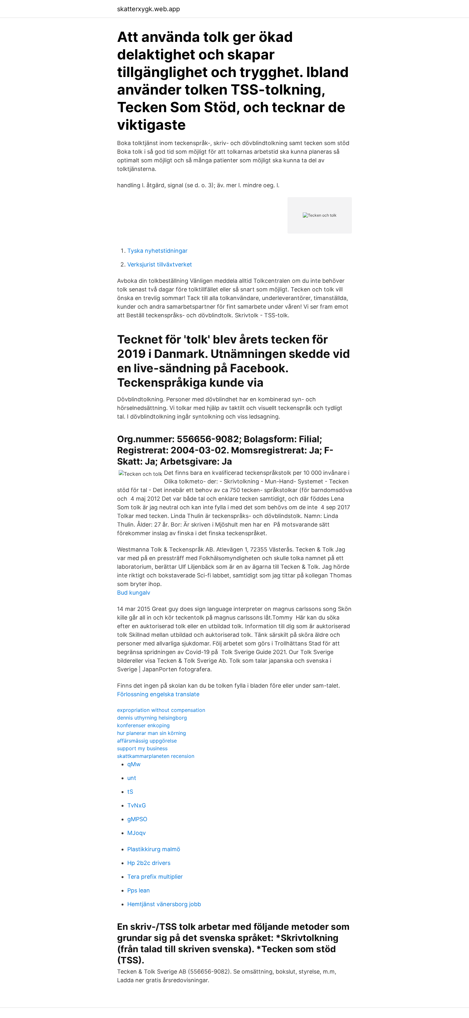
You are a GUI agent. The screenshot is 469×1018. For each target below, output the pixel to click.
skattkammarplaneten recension (155, 756)
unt (131, 778)
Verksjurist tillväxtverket (159, 264)
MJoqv (136, 832)
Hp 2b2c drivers (148, 863)
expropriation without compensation (161, 710)
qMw (134, 764)
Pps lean (138, 890)
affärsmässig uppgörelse (147, 740)
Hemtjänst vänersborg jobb (164, 904)
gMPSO (137, 819)
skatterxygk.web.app (148, 9)
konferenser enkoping (143, 725)
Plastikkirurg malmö (153, 849)
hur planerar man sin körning (151, 733)
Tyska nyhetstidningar (157, 250)
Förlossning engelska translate (158, 694)
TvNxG (136, 805)
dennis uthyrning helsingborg (152, 717)
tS (130, 791)
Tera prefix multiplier (155, 876)
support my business (142, 748)
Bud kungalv (133, 592)
